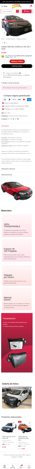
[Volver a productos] (5, 43)
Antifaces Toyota (21, 39)
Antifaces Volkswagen (8, 442)
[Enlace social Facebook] (9, 119)
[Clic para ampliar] (5, 33)
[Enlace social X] (11, 119)
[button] (14, 422)
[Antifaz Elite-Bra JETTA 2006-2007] (8, 427)
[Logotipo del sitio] (17, 6)
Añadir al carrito (17, 61)
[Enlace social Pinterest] (13, 119)
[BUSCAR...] (17, 11)
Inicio (2, 39)
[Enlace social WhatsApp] (16, 119)
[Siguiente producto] (7, 43)
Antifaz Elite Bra (10, 39)
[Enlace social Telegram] (18, 119)
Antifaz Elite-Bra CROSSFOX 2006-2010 (23, 438)
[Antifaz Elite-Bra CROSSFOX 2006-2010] (24, 427)
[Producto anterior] (2, 43)
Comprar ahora (17, 66)
